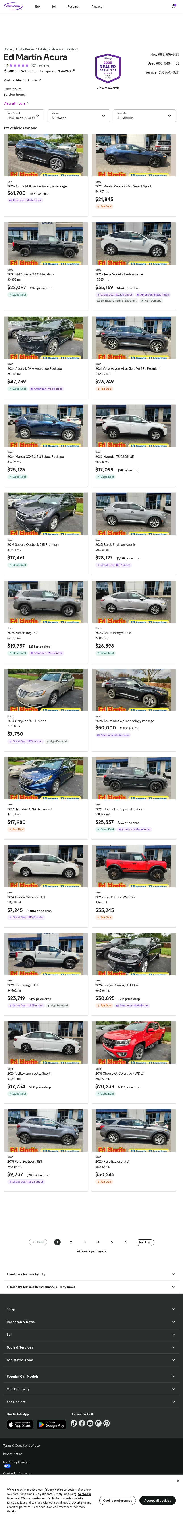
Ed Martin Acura (49, 49)
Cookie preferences (117, 1500)
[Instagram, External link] (98, 1423)
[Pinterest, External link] (106, 1423)
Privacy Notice (12, 1454)
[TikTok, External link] (74, 1423)
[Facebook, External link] (82, 1423)
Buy (37, 6)
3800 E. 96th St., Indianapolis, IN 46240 (39, 71)
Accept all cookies (157, 1500)
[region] (91, 1496)
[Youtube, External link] (90, 1423)
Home (8, 49)
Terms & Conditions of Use (21, 1445)
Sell (54, 6)
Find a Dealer (25, 49)
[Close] (178, 1481)
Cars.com (84, 1494)
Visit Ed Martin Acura (20, 80)
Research (73, 6)
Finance (97, 6)
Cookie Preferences (17, 1473)
